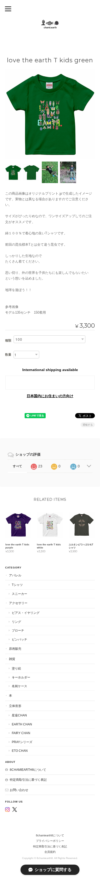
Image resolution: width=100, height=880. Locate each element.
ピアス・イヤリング (25, 612)
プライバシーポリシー (50, 840)
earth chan (22, 724)
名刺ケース (19, 686)
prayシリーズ (22, 742)
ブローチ (18, 630)
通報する (88, 424)
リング (16, 621)
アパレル (15, 575)
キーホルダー (21, 677)
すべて (17, 466)
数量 (8, 354)
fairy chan (21, 733)
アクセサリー (18, 603)
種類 (8, 340)
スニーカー (19, 593)
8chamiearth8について (28, 769)
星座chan (19, 715)
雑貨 (12, 659)
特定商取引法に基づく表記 (28, 779)
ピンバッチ (19, 639)
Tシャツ (17, 584)
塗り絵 (16, 668)
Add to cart (50, 382)
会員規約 (50, 851)
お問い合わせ (19, 790)
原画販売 (15, 648)
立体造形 (15, 705)
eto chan (20, 750)
